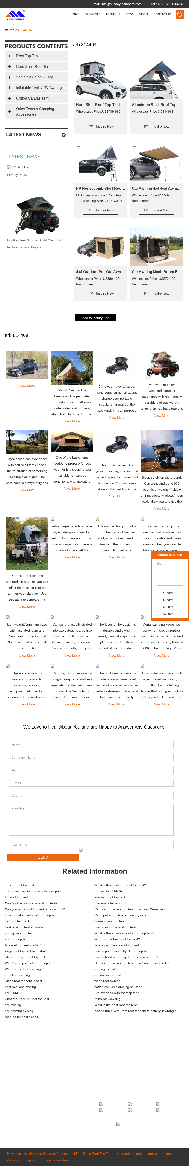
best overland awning (20, 987)
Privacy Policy (17, 175)
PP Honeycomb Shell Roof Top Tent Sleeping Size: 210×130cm (99, 198)
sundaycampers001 (30, 1125)
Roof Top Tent (27, 56)
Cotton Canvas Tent (32, 98)
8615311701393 (53, 1118)
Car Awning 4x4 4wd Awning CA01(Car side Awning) (156, 188)
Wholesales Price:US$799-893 (98, 111)
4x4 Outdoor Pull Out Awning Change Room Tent (100, 272)
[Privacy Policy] (36, 167)
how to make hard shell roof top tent (31, 915)
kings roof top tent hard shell (25, 951)
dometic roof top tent (109, 921)
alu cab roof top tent (19, 885)
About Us (113, 14)
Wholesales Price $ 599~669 (153, 111)
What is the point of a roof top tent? (120, 885)
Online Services (169, 555)
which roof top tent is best (23, 981)
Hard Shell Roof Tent (33, 67)
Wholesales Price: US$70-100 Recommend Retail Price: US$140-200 (153, 282)
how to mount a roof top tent (115, 927)
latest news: (25, 156)
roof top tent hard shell (21, 1017)
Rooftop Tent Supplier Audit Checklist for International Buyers (34, 243)
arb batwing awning (19, 1011)
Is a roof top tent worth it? (23, 945)
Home (75, 14)
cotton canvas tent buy (58, 1160)
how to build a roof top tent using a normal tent (128, 957)
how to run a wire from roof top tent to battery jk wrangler (135, 1011)
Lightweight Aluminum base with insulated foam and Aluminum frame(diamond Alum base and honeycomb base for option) (27, 636)
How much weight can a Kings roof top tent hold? (43, 1153)
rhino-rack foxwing (107, 903)
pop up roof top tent (19, 933)
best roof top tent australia (24, 927)
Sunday (168, 593)
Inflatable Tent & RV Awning (39, 88)
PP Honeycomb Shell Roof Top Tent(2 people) (100, 188)
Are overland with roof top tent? (117, 993)
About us (108, 1054)
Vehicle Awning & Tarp (34, 77)
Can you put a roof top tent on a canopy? (35, 909)
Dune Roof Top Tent (97, 1153)
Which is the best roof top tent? (117, 939)
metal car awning (17, 975)
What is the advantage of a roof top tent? (124, 933)
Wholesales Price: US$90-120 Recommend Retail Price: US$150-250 (98, 282)
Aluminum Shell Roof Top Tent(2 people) (156, 105)
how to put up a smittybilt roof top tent (121, 951)
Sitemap (108, 1074)
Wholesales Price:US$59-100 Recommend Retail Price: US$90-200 (153, 198)
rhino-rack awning (107, 999)
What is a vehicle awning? (24, 969)
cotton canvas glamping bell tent (118, 987)
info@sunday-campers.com (121, 4)
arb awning (13, 1005)
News (130, 14)
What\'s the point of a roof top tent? (30, 963)
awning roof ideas (107, 969)
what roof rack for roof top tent (27, 999)
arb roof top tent (16, 939)
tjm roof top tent (16, 897)
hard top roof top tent (161, 1153)
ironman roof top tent (109, 897)
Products (92, 14)
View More (27, 386)
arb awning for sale (108, 975)
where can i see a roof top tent (116, 945)
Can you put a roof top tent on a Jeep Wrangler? (129, 909)
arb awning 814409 (108, 891)
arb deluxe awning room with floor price (33, 891)
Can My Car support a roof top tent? (31, 903)
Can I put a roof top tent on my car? (120, 915)
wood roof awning (107, 981)
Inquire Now (105, 126)
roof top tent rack (17, 921)
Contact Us (163, 14)
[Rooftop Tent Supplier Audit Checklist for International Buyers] (36, 215)
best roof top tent (129, 1153)
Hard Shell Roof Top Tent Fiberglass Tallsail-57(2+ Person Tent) (100, 105)
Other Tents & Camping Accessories (35, 111)
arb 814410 (13, 993)
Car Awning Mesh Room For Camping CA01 (156, 272)
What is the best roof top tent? (116, 1005)
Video (143, 14)
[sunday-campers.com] (15, 15)
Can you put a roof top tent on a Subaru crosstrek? (131, 963)
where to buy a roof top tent (25, 957)
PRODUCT (18, 1037)
